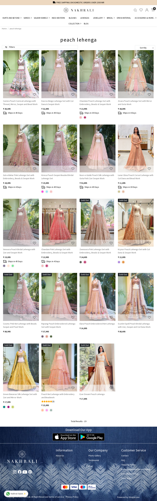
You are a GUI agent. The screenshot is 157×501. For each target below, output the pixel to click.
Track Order (126, 478)
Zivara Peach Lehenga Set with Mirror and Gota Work (135, 103)
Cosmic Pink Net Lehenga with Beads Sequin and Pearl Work (20, 325)
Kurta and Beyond (11, 18)
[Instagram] (14, 472)
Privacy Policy (72, 496)
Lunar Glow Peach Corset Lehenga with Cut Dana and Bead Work (135, 177)
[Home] (78, 10)
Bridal (110, 18)
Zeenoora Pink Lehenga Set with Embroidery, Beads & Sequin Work (95, 251)
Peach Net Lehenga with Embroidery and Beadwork (58, 396)
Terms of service (56, 496)
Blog (86, 23)
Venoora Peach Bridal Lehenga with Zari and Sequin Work (19, 251)
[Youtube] (25, 473)
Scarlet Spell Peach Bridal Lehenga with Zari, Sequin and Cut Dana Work (134, 325)
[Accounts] (147, 10)
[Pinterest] (30, 472)
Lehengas (84, 18)
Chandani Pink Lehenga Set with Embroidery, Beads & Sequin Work (57, 251)
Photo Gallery (94, 455)
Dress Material (124, 18)
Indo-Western (58, 18)
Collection (74, 23)
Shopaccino (134, 497)
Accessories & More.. (145, 18)
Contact (124, 455)
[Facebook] (19, 472)
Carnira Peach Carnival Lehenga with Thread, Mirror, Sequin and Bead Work (20, 103)
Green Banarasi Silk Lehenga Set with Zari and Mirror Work (20, 396)
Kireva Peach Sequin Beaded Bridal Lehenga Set (57, 177)
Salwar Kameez (41, 18)
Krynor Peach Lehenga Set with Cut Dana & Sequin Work (134, 251)
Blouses (72, 18)
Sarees (27, 18)
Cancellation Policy (129, 473)
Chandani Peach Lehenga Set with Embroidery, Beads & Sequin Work (95, 103)
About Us (60, 455)
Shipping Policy (128, 464)
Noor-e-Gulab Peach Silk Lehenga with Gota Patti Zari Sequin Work (97, 177)
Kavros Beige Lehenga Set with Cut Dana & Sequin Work (57, 103)
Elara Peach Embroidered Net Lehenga (97, 323)
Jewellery (98, 18)
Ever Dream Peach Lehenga (92, 394)
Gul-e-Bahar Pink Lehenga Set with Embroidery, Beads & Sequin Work (18, 177)
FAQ (123, 460)
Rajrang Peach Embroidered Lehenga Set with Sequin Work (58, 325)
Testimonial (93, 460)
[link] (135, 10)
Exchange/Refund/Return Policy (135, 469)
